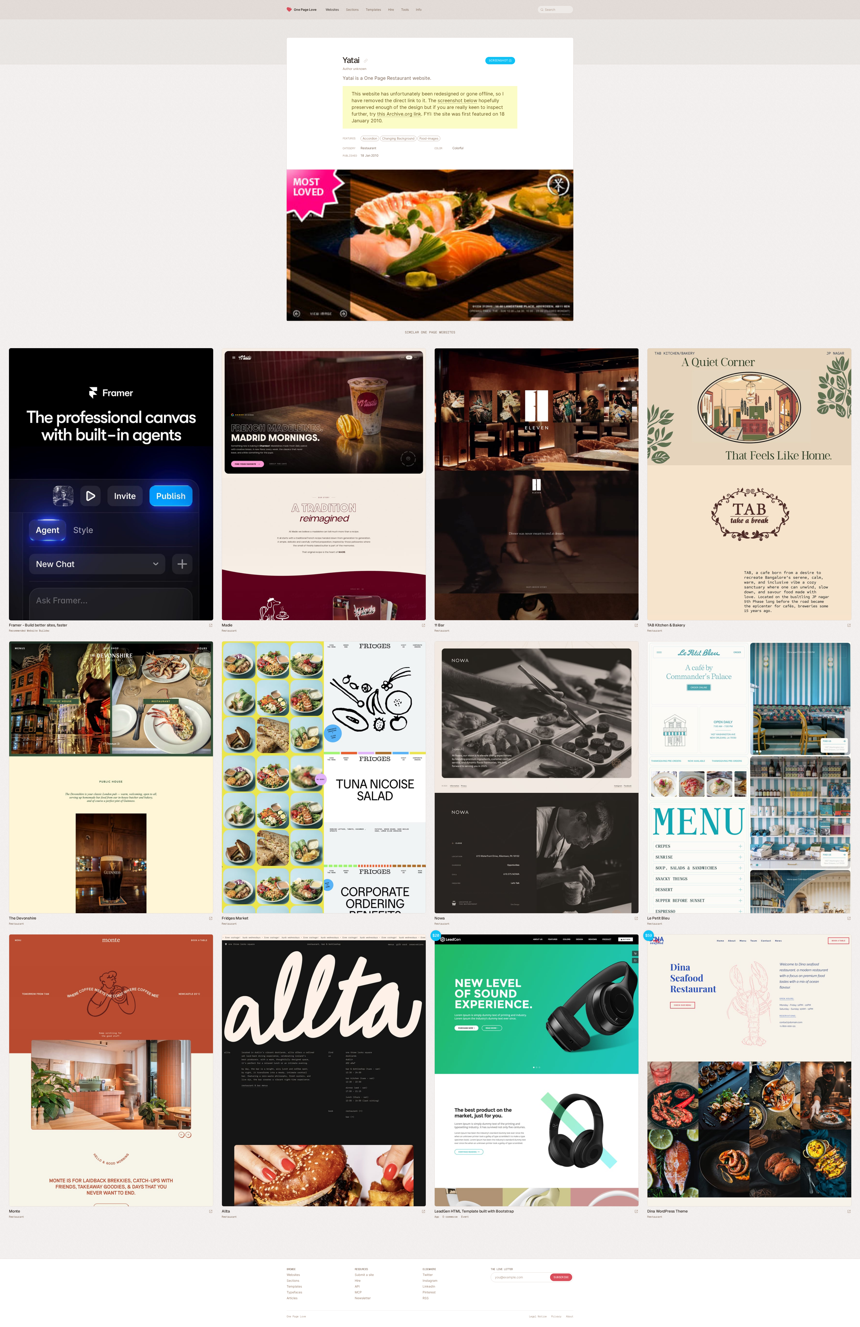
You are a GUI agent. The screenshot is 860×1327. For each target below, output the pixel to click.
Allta (226, 1211)
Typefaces (294, 1292)
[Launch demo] (636, 1211)
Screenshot (499, 60)
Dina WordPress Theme (667, 1211)
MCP (358, 1292)
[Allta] (324, 1070)
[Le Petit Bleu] (749, 777)
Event (465, 1216)
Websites (293, 1275)
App (436, 1216)
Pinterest (429, 1292)
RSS (426, 1298)
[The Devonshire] (111, 777)
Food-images (428, 138)
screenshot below (457, 100)
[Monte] (111, 1070)
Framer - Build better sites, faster (38, 625)
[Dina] (749, 1070)
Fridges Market (235, 918)
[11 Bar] (536, 484)
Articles (292, 1298)
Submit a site (364, 1275)
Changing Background (398, 138)
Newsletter (363, 1298)
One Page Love (305, 9)
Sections (293, 1280)
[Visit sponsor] (211, 625)
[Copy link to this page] (365, 60)
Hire (358, 1280)
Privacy (556, 1316)
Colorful (457, 148)
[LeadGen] (536, 1070)
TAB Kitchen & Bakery (666, 625)
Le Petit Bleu (658, 918)
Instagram (430, 1280)
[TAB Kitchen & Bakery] (749, 484)
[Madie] (324, 484)
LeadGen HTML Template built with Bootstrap (474, 1211)
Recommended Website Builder (29, 630)
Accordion (370, 138)
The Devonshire (22, 918)
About (569, 1316)
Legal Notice (538, 1316)
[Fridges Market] (324, 777)
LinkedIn (429, 1286)
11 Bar (439, 625)
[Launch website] (423, 625)
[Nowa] (536, 777)
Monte (14, 1211)
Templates (294, 1286)
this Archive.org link (399, 114)
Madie (227, 625)
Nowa (439, 918)
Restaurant (368, 148)
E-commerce (450, 1216)
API (357, 1286)
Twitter (428, 1275)
